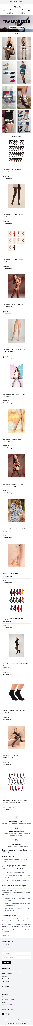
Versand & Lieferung (7, 973)
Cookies (4, 1002)
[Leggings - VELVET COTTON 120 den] (16, 603)
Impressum (5, 984)
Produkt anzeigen (8, 178)
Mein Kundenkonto (6, 986)
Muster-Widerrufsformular (8, 989)
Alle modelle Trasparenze (16, 27)
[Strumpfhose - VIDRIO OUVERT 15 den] (16, 333)
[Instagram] (6, 1014)
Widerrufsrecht (5, 978)
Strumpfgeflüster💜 (7, 1004)
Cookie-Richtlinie (6, 981)
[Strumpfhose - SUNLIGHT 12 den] (16, 423)
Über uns (4, 997)
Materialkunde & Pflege (8, 999)
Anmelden (6, 962)
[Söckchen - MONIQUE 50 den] (16, 558)
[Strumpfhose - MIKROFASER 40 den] (16, 198)
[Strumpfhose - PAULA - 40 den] (16, 154)
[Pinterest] (9, 1014)
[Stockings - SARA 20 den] (16, 740)
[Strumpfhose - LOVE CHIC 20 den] (16, 468)
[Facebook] (3, 1014)
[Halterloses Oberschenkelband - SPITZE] (16, 513)
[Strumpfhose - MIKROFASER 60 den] (16, 243)
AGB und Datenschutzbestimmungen (11, 971)
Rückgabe (4, 976)
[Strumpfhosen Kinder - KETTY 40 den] (16, 378)
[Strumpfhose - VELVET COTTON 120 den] (16, 785)
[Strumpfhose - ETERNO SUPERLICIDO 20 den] (16, 648)
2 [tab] (17, 33)
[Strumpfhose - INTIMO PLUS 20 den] (16, 288)
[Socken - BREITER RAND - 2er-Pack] (16, 695)
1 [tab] (15, 33)
